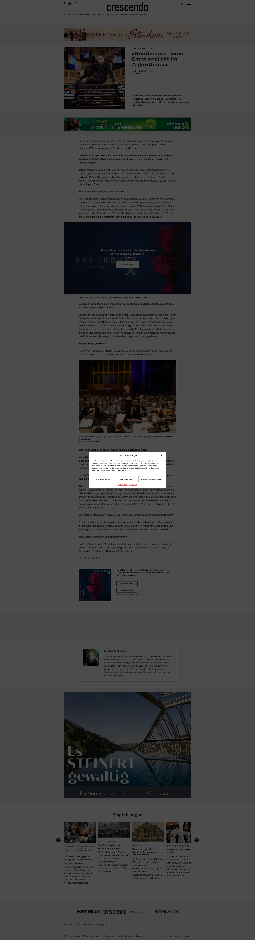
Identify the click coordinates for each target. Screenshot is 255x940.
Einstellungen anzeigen (151, 479)
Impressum (133, 485)
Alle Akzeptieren (103, 479)
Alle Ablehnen (126, 479)
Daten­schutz (123, 485)
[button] (161, 455)
